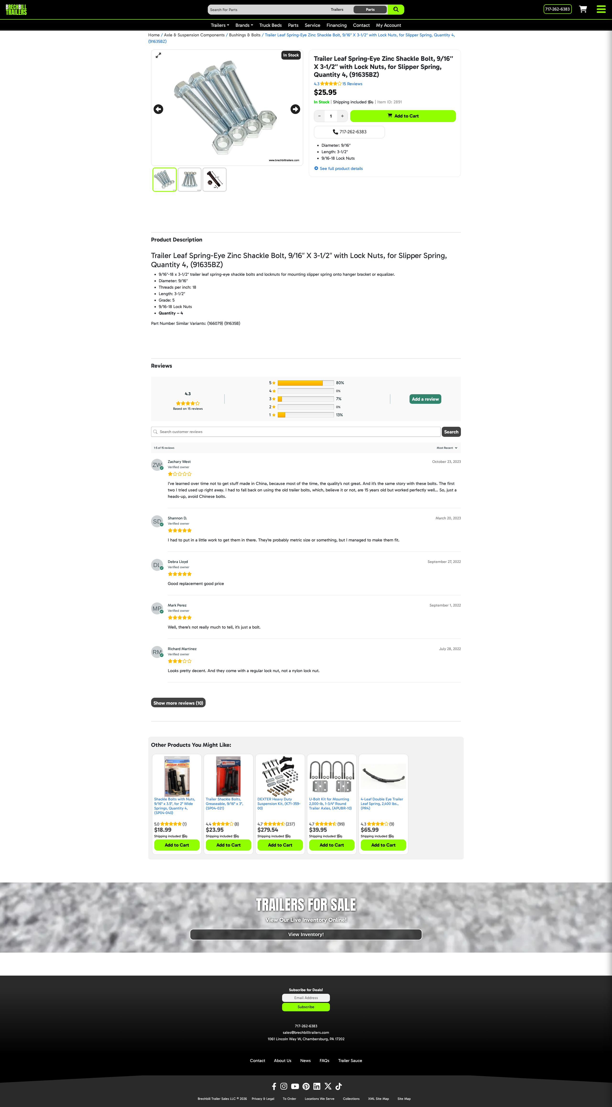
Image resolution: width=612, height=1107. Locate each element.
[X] (328, 1086)
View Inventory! (306, 934)
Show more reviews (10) (178, 703)
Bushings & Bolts (245, 35)
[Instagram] (284, 1086)
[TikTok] (339, 1086)
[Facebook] (273, 1086)
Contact (257, 1060)
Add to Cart (406, 116)
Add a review (425, 399)
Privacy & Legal (263, 1099)
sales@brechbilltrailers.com (306, 1032)
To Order (289, 1099)
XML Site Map (378, 1099)
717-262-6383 (352, 132)
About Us (282, 1060)
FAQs (324, 1060)
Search (451, 432)
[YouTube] (295, 1086)
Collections (351, 1099)
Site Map (404, 1099)
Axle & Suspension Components (194, 35)
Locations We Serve (319, 1099)
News (305, 1060)
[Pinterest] (306, 1086)
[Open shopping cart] (587, 9)
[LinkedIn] (317, 1086)
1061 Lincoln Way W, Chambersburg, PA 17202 (306, 1039)
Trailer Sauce (350, 1060)
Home (154, 35)
